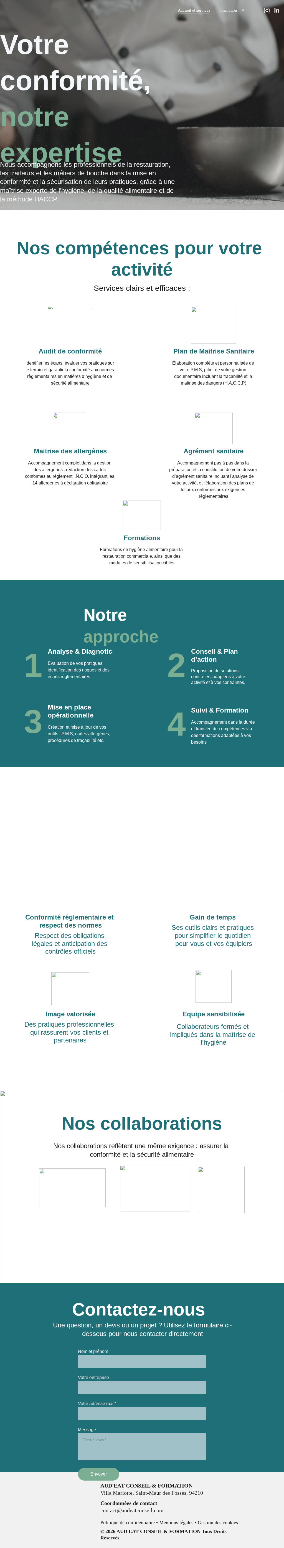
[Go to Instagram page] (269, 10)
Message (87, 1429)
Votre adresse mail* (97, 1403)
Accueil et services (194, 10)
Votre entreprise (93, 1377)
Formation (228, 10)
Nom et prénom (93, 1351)
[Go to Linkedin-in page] (277, 10)
